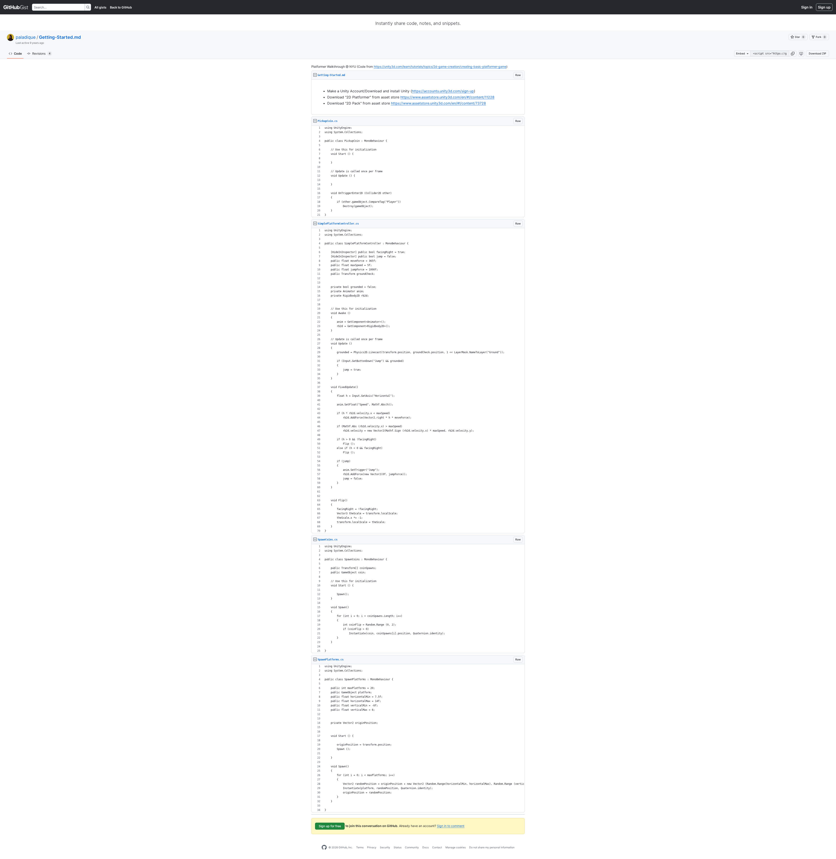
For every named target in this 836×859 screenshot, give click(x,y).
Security (385, 847)
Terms (360, 847)
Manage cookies (455, 847)
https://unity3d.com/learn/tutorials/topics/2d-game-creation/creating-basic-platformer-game (440, 66)
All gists (100, 7)
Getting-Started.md (60, 37)
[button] (792, 54)
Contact (437, 847)
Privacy (371, 847)
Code (18, 53)
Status (397, 847)
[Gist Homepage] (16, 7)
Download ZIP (817, 53)
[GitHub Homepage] (324, 847)
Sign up (824, 7)
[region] (418, 97)
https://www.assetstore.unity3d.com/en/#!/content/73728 (438, 103)
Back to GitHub (121, 7)
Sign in (806, 7)
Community (412, 847)
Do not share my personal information (491, 847)
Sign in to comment (450, 826)
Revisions (41, 53)
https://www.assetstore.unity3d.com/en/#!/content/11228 (447, 97)
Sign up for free (330, 826)
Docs (425, 847)
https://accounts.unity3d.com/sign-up (443, 91)
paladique (26, 37)
